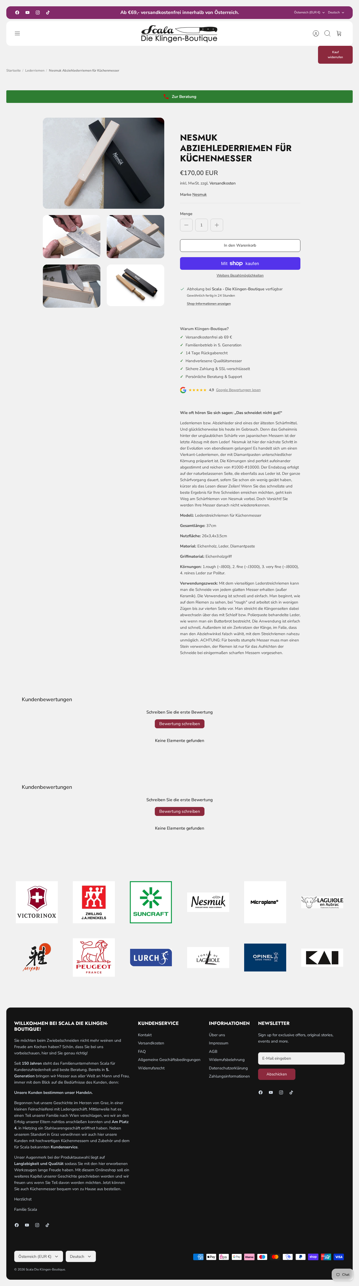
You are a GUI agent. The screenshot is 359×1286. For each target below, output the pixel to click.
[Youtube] (27, 12)
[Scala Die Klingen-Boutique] (179, 33)
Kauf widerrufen (335, 54)
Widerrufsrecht (151, 1068)
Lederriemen (34, 70)
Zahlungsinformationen (229, 1076)
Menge (186, 213)
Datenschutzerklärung (228, 1068)
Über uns (217, 1035)
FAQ (142, 1051)
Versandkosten (222, 183)
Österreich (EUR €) (307, 12)
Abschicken (276, 1074)
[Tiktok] (48, 12)
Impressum (218, 1043)
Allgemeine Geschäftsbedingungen (169, 1059)
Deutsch (334, 12)
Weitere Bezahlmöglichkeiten (240, 275)
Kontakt (145, 1035)
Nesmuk (199, 194)
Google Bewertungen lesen (238, 390)
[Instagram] (38, 12)
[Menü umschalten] (20, 33)
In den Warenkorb (240, 245)
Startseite (13, 70)
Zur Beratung (184, 96)
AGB (213, 1051)
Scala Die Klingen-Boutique (45, 1269)
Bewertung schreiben (179, 724)
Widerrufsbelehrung (227, 1059)
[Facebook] (17, 12)
